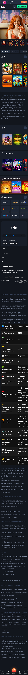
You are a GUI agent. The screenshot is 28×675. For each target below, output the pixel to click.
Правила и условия (7, 266)
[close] (1, 2)
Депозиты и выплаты (8, 261)
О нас (3, 248)
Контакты (5, 253)
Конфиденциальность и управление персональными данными (12, 271)
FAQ (3, 257)
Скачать (24, 2)
